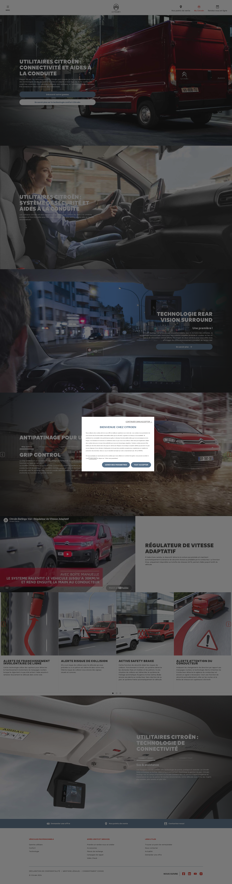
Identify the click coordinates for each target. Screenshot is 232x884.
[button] (139, 422)
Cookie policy (92, 458)
